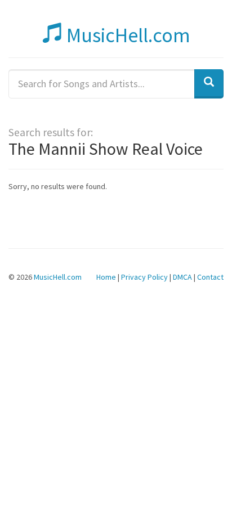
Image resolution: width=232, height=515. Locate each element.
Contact (210, 277)
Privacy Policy (144, 277)
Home (106, 277)
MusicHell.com (126, 35)
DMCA (182, 277)
